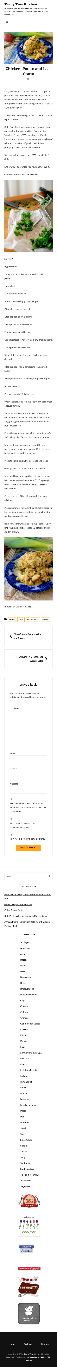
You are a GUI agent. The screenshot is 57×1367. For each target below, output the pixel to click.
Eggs (22, 1046)
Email (13, 769)
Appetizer (25, 948)
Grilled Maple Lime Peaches (18, 904)
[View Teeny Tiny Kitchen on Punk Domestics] (29, 1296)
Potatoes (45, 619)
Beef (22, 971)
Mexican (24, 1099)
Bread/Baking (27, 988)
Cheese (24, 1006)
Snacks (23, 1145)
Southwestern (27, 1168)
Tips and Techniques (30, 1174)
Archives (28, 1343)
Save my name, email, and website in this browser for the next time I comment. (28, 807)
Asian (23, 953)
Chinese (24, 1017)
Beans (23, 965)
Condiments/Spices (30, 1023)
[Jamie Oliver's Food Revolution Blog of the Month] (29, 1207)
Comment (15, 709)
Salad (23, 1128)
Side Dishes (26, 1139)
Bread (23, 982)
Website (14, 784)
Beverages (25, 977)
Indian (23, 1075)
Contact (45, 1343)
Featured (24, 1058)
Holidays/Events (33, 619)
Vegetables (25, 1180)
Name (13, 753)
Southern (25, 1163)
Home (12, 1343)
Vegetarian (25, 1186)
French (23, 1064)
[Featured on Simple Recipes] (29, 1235)
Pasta (23, 1110)
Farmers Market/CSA (31, 1052)
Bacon (23, 959)
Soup (22, 1157)
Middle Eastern (28, 1105)
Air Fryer (24, 942)
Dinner (21, 619)
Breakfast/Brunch (29, 994)
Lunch (23, 1087)
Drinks (23, 1041)
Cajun (23, 1000)
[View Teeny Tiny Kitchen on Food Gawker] (29, 1323)
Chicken (12, 619)
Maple (23, 1093)
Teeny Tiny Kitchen (20, 4)
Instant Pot (26, 1081)
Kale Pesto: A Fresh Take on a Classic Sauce (25, 916)
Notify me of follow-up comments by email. (23, 825)
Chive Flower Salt (13, 910)
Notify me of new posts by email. (28, 839)
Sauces (23, 1134)
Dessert (24, 1029)
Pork (22, 1116)
